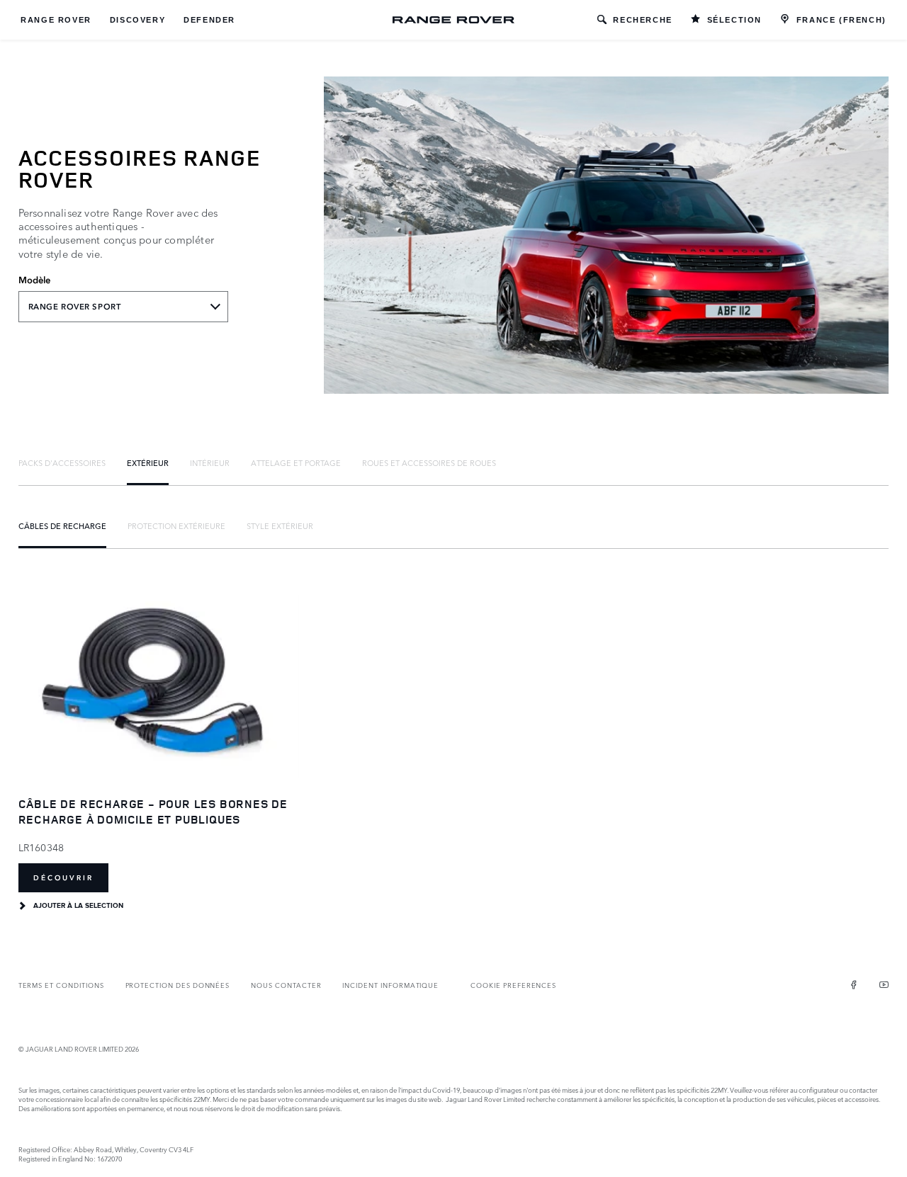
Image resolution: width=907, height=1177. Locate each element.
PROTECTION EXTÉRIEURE (176, 525)
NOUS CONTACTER (286, 984)
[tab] (62, 462)
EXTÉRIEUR (148, 462)
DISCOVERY (137, 20)
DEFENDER (209, 20)
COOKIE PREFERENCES (513, 984)
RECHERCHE (642, 20)
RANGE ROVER (56, 20)
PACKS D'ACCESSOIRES (62, 462)
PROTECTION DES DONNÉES (177, 984)
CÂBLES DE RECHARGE (62, 525)
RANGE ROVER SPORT (74, 307)
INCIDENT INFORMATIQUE (390, 984)
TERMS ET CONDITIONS (61, 984)
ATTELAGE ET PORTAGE (296, 462)
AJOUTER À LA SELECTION (78, 906)
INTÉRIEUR (210, 462)
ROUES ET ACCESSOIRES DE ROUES (429, 462)
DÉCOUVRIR (63, 877)
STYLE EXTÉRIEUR (280, 525)
